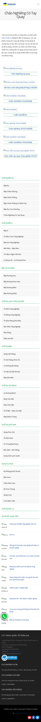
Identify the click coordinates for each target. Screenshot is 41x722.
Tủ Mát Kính (8, 438)
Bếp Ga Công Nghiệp (11, 242)
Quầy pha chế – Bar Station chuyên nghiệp (23, 598)
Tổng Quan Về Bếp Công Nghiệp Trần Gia (22, 524)
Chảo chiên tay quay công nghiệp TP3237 (20, 156)
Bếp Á (6, 231)
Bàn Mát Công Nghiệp (12, 327)
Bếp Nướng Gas (10, 276)
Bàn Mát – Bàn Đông (11, 450)
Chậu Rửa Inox (9, 483)
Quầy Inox (8, 495)
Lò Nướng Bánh (10, 393)
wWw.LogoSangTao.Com (21, 713)
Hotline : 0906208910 (8, 699)
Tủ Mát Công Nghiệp (11, 309)
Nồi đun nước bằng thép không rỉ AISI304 (20, 87)
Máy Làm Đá (8, 338)
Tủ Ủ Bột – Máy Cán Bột (13, 411)
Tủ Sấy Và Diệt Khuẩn (12, 372)
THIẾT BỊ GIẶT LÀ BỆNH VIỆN (18, 588)
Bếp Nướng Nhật (10, 293)
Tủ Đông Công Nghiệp (12, 315)
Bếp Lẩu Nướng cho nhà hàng (19, 620)
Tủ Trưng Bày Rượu (11, 444)
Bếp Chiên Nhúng (10, 191)
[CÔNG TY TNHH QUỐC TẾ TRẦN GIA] (9, 4)
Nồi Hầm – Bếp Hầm (11, 248)
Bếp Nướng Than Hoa (12, 281)
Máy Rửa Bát (9, 377)
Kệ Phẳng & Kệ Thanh (12, 471)
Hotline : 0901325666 (8, 684)
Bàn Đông (7, 332)
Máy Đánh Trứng (10, 417)
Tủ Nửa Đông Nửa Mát (12, 321)
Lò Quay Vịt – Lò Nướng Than (15, 260)
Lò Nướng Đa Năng (11, 366)
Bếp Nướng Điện (10, 287)
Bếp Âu (6, 185)
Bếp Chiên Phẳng (10, 197)
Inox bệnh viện (9, 501)
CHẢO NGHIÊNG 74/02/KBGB (21, 101)
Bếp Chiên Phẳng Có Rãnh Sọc (15, 203)
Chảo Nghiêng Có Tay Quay (14, 215)
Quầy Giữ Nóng (9, 354)
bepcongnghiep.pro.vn (15, 651)
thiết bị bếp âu (7, 38)
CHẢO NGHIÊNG (20, 115)
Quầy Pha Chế (9, 432)
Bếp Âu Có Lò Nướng (12, 209)
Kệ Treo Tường (9, 489)
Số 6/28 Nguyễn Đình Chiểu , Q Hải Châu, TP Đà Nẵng (18, 695)
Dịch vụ (11, 535)
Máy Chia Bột (9, 399)
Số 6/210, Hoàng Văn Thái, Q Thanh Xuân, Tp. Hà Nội (18, 680)
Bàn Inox (7, 477)
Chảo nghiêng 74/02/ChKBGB (20, 128)
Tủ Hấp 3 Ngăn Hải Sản (12, 254)
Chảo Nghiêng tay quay (20, 73)
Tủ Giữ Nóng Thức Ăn (12, 360)
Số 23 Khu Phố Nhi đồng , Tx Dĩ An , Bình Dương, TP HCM (19, 670)
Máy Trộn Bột (9, 405)
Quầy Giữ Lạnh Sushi (12, 456)
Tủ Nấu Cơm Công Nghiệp (13, 236)
